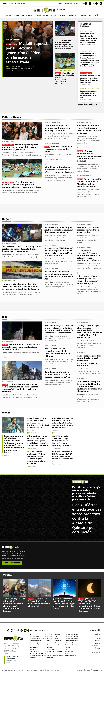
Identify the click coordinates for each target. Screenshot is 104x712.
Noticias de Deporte (87, 51)
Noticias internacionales (89, 89)
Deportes (67, 649)
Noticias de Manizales (37, 638)
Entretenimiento (72, 15)
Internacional (34, 647)
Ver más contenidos (12, 563)
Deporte (53, 15)
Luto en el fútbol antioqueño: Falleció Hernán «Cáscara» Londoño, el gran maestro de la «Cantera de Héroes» (37, 457)
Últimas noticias (16, 3)
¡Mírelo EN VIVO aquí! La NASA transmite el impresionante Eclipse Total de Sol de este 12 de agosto (89, 604)
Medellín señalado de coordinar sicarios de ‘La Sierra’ (58, 149)
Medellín (9, 15)
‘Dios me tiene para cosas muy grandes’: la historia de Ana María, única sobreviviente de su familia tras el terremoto (59, 329)
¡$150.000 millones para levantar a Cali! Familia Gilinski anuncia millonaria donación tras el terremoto (89, 386)
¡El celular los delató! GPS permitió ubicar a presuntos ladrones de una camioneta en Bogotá (59, 275)
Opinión (49, 653)
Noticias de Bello (52, 638)
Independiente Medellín (54, 651)
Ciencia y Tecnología (36, 653)
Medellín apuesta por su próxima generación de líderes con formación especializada (28, 53)
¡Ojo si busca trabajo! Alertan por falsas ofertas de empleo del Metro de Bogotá (87, 280)
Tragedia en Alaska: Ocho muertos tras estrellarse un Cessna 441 (88, 94)
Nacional (83, 15)
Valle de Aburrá (11, 117)
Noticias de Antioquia (71, 634)
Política (45, 15)
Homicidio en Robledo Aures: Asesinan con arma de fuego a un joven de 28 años (89, 129)
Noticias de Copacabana (72, 643)
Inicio (31, 634)
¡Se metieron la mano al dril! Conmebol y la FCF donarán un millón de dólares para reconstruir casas (62, 456)
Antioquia (29, 15)
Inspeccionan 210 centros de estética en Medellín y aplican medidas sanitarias (89, 183)
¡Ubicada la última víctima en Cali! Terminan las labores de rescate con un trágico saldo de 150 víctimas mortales (20, 388)
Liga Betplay (68, 651)
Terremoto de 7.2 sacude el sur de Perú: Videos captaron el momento (39, 602)
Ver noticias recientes (87, 104)
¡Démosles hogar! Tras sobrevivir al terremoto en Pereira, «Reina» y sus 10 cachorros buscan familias (14, 604)
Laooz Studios (97, 670)
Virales (7, 574)
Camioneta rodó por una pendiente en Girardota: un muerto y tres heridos (57, 128)
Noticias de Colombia (71, 636)
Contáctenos (96, 653)
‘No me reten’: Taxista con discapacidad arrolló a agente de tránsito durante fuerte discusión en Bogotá (64, 44)
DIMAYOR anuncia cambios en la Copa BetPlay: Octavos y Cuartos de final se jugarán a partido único (62, 441)
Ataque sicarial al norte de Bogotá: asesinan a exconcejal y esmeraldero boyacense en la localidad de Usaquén (20, 286)
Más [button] (95, 15)
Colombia (37, 15)
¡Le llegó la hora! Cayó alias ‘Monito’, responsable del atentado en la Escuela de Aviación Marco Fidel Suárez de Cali (89, 331)
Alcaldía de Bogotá (70, 645)
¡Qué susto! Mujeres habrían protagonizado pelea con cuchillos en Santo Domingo (89, 156)
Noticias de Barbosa (52, 164)
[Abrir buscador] (24, 3)
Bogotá (16, 15)
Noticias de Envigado (71, 638)
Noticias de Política (87, 31)
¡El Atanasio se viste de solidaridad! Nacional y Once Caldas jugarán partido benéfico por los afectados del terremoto (37, 441)
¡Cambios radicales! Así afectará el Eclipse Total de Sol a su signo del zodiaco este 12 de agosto (64, 603)
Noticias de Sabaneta (54, 640)
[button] (4, 3)
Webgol (6, 412)
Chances (49, 647)
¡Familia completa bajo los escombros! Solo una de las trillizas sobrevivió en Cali (57, 374)
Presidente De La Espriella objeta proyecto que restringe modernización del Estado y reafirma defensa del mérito (89, 39)
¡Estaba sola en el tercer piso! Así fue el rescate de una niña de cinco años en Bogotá (58, 230)
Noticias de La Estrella (71, 640)
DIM (89, 15)
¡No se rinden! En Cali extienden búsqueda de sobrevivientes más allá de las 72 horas (59, 352)
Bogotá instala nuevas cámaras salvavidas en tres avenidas (88, 230)
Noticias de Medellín (13, 39)
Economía (61, 15)
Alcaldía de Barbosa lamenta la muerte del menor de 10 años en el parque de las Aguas (59, 169)
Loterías (67, 647)
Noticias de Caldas (36, 640)
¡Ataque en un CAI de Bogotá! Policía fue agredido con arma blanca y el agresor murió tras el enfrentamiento (59, 252)
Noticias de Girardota (53, 122)
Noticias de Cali (83, 322)
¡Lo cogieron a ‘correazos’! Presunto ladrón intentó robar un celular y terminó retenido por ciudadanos (89, 255)
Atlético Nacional (35, 651)
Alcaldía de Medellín (53, 645)
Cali (22, 15)
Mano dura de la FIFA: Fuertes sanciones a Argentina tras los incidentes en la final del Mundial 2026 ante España (38, 424)
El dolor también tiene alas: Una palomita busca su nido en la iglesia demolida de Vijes (21, 347)
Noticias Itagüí (34, 643)
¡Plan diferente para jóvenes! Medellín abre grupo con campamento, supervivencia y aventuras (64, 78)
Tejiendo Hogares (70, 655)
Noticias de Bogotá (62, 38)
